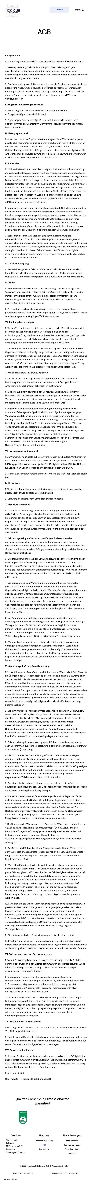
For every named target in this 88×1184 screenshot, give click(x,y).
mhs (66, 1166)
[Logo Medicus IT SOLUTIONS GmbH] (12, 3)
